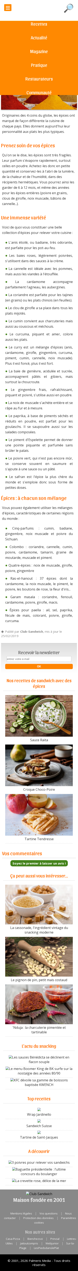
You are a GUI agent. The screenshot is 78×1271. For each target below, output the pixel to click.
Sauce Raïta (39, 740)
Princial (54, 1239)
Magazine (39, 51)
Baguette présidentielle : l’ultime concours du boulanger (41, 1171)
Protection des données (38, 1218)
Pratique (39, 65)
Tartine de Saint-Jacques (39, 1137)
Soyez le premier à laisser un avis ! (39, 863)
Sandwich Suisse (39, 1126)
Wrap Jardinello (39, 1114)
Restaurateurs (39, 78)
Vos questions (49, 1213)
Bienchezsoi (35, 1239)
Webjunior (52, 1243)
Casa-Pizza (13, 1239)
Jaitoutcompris (29, 1243)
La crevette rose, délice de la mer (40, 1180)
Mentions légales (21, 1213)
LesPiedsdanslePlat (46, 1248)
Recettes (39, 23)
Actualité (39, 37)
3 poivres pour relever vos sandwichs (41, 1162)
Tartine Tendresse (39, 839)
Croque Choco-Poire (39, 789)
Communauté (39, 92)
